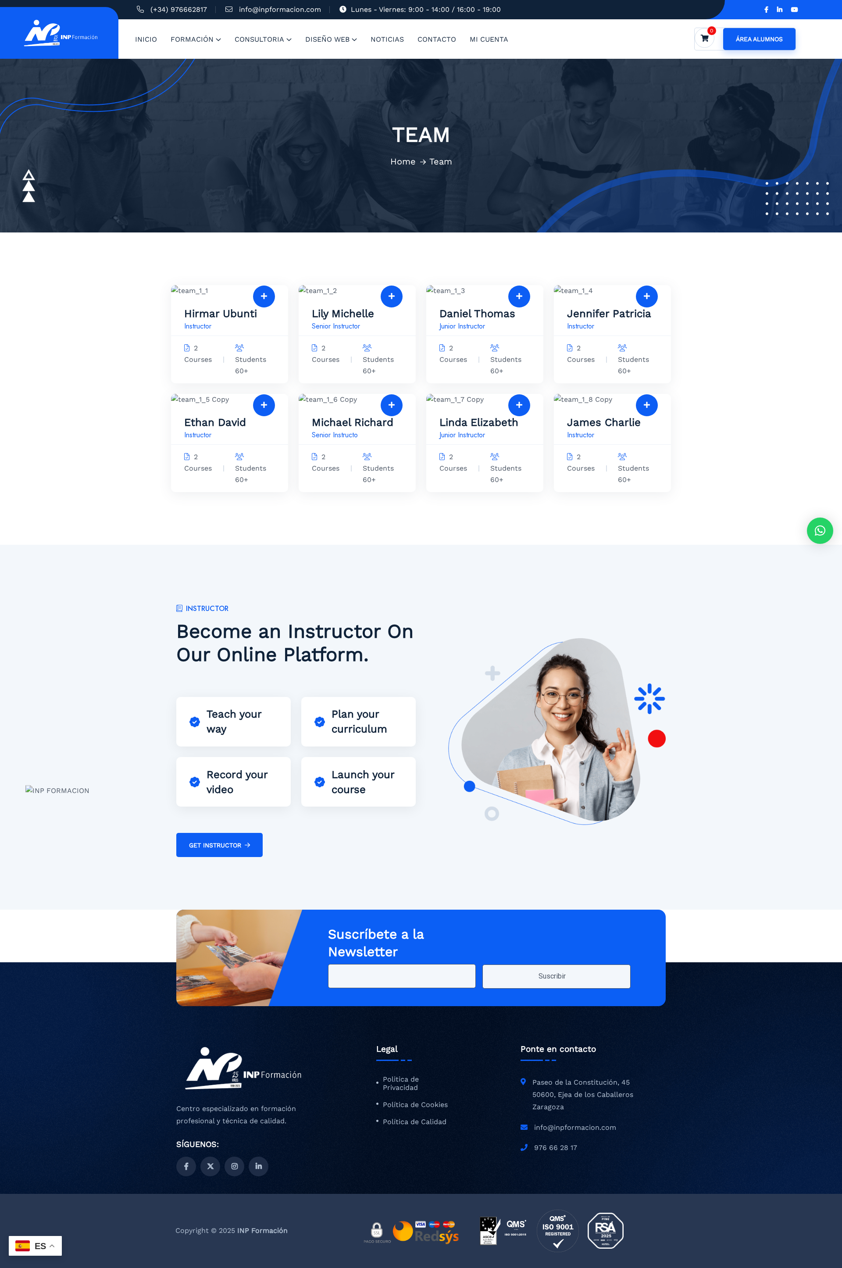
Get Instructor (215, 845)
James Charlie (604, 422)
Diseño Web (327, 39)
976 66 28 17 (555, 1147)
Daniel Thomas (477, 313)
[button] (820, 531)
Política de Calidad (414, 1122)
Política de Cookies (415, 1105)
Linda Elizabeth (478, 422)
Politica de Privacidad (401, 1083)
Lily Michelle (343, 313)
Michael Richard (352, 422)
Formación (192, 39)
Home (403, 161)
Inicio (146, 39)
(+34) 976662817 (178, 9)
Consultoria (259, 39)
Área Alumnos (759, 39)
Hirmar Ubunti (220, 313)
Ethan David (215, 422)
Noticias (387, 39)
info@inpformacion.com (280, 9)
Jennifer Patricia (609, 313)
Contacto (436, 39)
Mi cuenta (489, 39)
